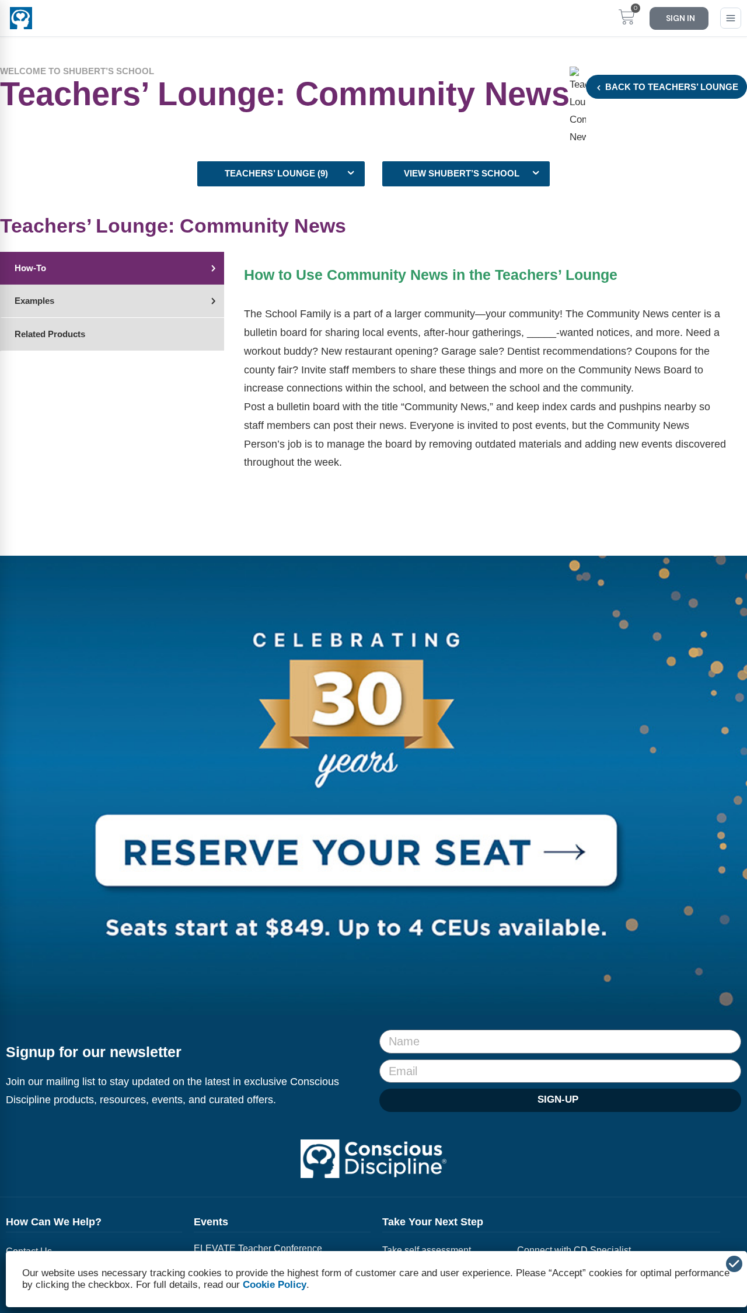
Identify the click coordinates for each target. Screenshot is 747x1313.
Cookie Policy (274, 1284)
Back (670, 87)
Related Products (50, 334)
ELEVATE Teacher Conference (258, 1248)
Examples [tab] (34, 301)
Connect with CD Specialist (574, 1250)
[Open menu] (730, 18)
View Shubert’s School (461, 173)
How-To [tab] (30, 268)
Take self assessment (426, 1250)
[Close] (734, 1264)
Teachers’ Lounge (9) (276, 173)
